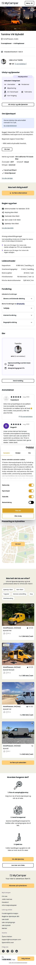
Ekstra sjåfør (7, 273)
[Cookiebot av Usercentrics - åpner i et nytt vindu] (26, 448)
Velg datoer (25, 958)
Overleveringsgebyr (9, 269)
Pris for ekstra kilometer (11, 280)
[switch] (31, 490)
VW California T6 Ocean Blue (24, 158)
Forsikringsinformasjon (10, 913)
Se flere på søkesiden (18, 762)
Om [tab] (29, 453)
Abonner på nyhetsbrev (18, 886)
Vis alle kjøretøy (18, 859)
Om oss (4, 896)
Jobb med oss (7, 899)
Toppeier (6, 594)
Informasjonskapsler (9, 905)
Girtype (4, 165)
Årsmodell (5, 162)
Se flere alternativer (19, 193)
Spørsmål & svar (8, 942)
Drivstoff (20, 162)
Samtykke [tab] (6, 453)
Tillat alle (18, 510)
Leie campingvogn (8, 922)
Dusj (31, 594)
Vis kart (18, 544)
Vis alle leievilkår (8, 228)
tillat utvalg (18, 516)
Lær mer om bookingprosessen (18, 962)
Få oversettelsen (26, 417)
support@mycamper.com (11, 939)
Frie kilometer (7, 277)
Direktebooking (8, 598)
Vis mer (7, 149)
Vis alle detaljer (7, 178)
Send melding (18, 381)
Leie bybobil (6, 925)
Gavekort (5, 902)
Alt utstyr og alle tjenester (18, 104)
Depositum (6, 265)
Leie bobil (5, 919)
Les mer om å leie (18, 865)
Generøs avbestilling (19, 594)
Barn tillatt (20, 590)
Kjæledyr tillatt (8, 590)
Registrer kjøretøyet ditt (10, 916)
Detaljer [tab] (18, 453)
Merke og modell (8, 157)
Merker (4, 928)
